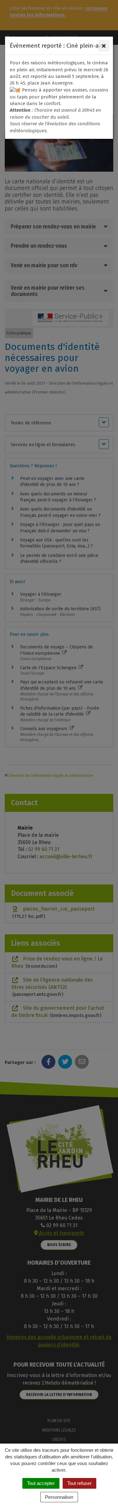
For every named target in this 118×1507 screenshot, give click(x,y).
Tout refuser (79, 1483)
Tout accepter (41, 1483)
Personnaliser (59, 1497)
